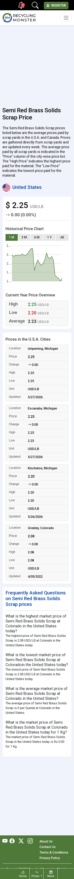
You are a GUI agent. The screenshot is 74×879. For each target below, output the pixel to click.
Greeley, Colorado (41, 528)
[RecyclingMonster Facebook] (13, 841)
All (62, 237)
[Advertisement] (37, 64)
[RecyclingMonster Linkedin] (29, 841)
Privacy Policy (49, 858)
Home (23, 876)
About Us (46, 841)
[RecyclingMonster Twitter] (21, 841)
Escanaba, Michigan (42, 408)
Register (58, 5)
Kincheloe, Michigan (42, 468)
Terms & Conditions (53, 852)
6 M (36, 237)
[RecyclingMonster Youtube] (5, 841)
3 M (24, 237)
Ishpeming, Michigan (43, 348)
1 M (11, 237)
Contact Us (47, 847)
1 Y (49, 237)
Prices (36, 876)
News (50, 876)
